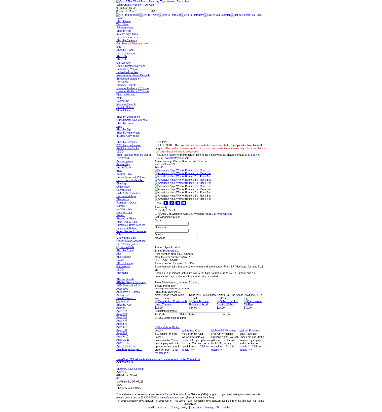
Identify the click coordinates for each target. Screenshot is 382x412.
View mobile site (125, 94)
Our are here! (132, 43)
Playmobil (122, 272)
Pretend (120, 215)
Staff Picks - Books (127, 148)
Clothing (121, 183)
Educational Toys (126, 196)
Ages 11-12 (122, 342)
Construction (123, 189)
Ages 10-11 (122, 339)
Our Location (123, 62)
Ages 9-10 (122, 336)
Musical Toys (124, 208)
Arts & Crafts (124, 167)
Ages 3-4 (121, 317)
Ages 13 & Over (125, 346)
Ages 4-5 (121, 320)
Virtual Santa (123, 110)
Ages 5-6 (121, 323)
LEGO (120, 151)
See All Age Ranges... (129, 349)
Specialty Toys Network (130, 368)
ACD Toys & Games (128, 291)
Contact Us (122, 100)
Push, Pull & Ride (126, 221)
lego (118, 46)
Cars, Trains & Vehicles (130, 180)
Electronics (122, 199)
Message (160, 237)
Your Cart (148, 4)
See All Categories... (128, 244)
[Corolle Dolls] (125, 247)
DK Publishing (124, 263)
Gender (159, 234)
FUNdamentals (125, 27)
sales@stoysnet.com (177, 157)
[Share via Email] (183, 203)
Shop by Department (128, 116)
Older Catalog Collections (131, 240)
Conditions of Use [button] (157, 407)
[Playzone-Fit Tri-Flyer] (255, 304)
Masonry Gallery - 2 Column (132, 88)
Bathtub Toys (124, 173)
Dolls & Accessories (128, 193)
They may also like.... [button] (168, 291)
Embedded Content (127, 72)
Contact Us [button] (229, 407)
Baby (119, 170)
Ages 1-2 (121, 311)
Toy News (122, 81)
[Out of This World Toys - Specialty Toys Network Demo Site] (152, 1)
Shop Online (123, 21)
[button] (183, 170)
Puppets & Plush (126, 218)
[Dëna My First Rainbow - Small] (203, 304)
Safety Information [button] (165, 285)
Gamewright (123, 266)
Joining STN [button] (212, 407)
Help (119, 97)
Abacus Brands (125, 279)
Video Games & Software (131, 231)
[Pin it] (177, 203)
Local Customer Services (130, 65)
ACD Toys (122, 288)
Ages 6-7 (121, 326)
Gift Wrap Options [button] (221, 213)
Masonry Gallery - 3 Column (132, 91)
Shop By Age (124, 304)
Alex (119, 253)
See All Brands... (126, 298)
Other (119, 234)
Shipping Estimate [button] (166, 310)
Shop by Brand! (125, 49)
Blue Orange (123, 256)
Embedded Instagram (128, 78)
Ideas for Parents (126, 104)
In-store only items (127, 33)
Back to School (125, 107)
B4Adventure (170, 250)
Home (119, 18)
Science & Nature (126, 228)
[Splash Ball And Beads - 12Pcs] (230, 304)
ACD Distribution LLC (128, 285)
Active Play (123, 164)
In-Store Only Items (127, 135)
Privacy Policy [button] (179, 407)
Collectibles (123, 186)
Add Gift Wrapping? (196, 213)
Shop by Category (126, 40)
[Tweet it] (171, 203)
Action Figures (124, 161)
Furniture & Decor (126, 202)
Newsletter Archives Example (133, 75)
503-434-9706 (148, 397)
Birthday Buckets (126, 85)
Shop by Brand (125, 250)
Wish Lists (122, 24)
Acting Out (122, 295)
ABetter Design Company (131, 282)
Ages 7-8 (121, 330)
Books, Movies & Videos (130, 177)
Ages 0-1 (121, 307)
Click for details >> (166, 351)
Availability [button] (161, 207)
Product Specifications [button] (168, 247)
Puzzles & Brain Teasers (130, 224)
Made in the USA (126, 237)
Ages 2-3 (121, 314)
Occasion (160, 227)
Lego (119, 126)
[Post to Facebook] (165, 203)
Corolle (120, 260)
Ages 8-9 (121, 333)
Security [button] (196, 407)
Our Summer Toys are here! (132, 119)
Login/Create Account (128, 4)
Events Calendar (125, 53)
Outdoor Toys (124, 212)
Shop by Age (123, 30)
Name (158, 220)
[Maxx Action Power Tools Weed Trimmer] (172, 304)
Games (120, 205)
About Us (121, 56)
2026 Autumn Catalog (128, 145)
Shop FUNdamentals (128, 132)
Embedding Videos (127, 69)
